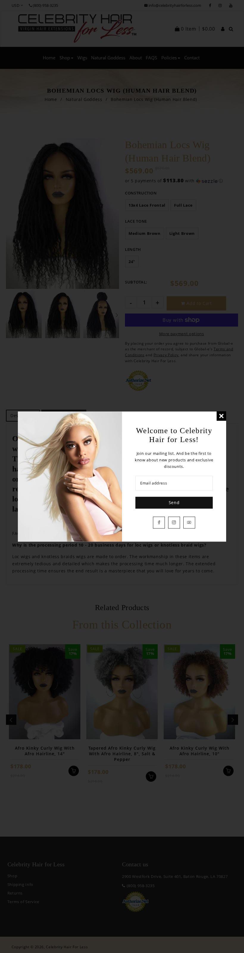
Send (174, 502)
